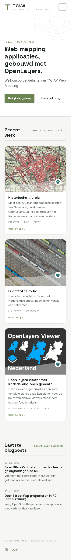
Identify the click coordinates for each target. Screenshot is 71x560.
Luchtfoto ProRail (22, 291)
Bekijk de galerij (19, 98)
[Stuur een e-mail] (6, 549)
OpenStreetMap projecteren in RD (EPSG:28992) (31, 497)
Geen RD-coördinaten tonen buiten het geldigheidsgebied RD (34, 469)
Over (15, 549)
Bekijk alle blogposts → (50, 445)
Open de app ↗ (17, 228)
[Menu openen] (62, 7)
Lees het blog (50, 98)
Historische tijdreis (24, 197)
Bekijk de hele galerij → (49, 130)
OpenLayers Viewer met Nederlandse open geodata (30, 382)
